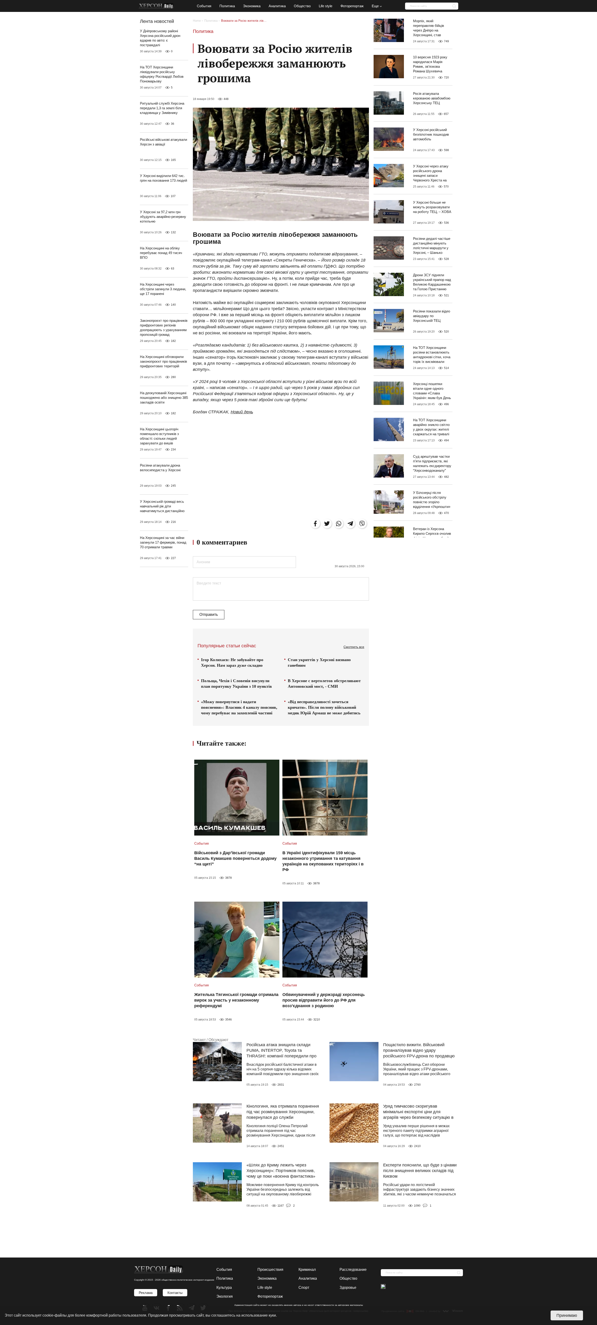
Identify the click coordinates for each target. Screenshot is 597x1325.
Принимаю (566, 1315)
